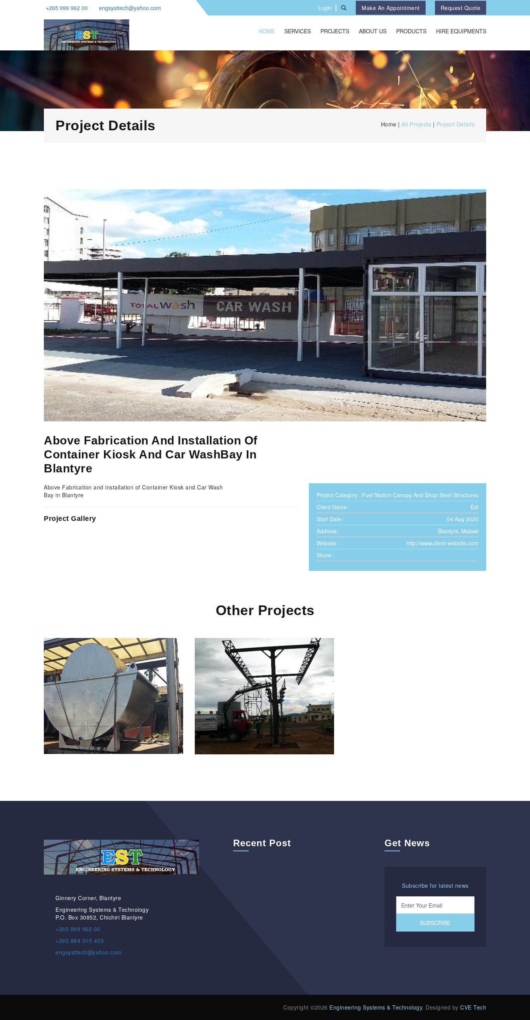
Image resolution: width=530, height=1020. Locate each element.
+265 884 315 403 (79, 940)
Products (411, 31)
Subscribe (435, 923)
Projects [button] (334, 31)
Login (325, 8)
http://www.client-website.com (442, 543)
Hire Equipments (461, 31)
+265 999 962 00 (67, 8)
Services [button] (297, 31)
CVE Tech (473, 1007)
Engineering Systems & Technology (375, 1007)
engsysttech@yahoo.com (130, 8)
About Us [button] (372, 31)
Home (266, 31)
